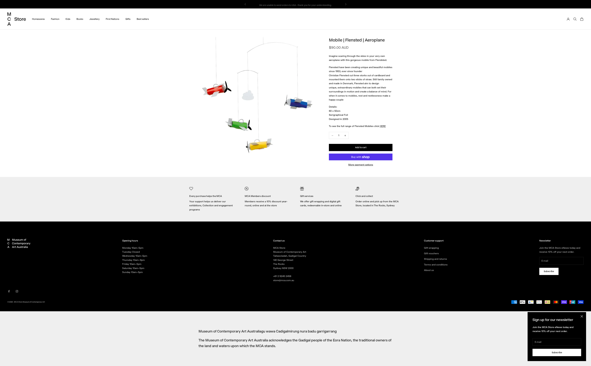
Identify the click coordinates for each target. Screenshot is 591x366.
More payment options (360, 164)
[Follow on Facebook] (8, 291)
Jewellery (94, 19)
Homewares (38, 19)
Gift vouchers (431, 253)
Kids (68, 19)
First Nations (112, 19)
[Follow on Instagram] (16, 291)
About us (429, 270)
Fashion (55, 19)
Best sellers (143, 19)
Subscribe (557, 352)
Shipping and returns (435, 258)
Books (79, 19)
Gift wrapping (431, 247)
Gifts (128, 19)
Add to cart (360, 147)
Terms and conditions (436, 264)
